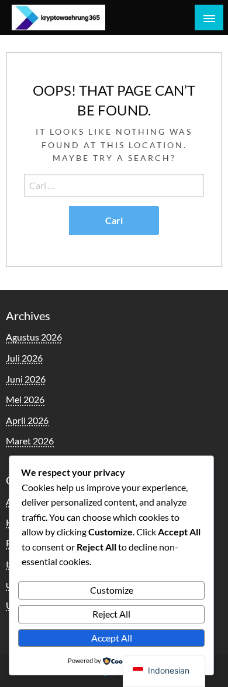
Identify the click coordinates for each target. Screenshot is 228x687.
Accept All (111, 637)
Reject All (111, 613)
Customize (111, 589)
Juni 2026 (26, 378)
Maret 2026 (30, 440)
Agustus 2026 (34, 336)
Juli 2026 (24, 357)
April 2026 (27, 420)
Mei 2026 (25, 399)
